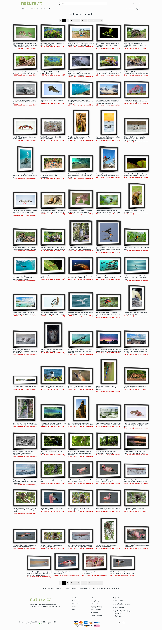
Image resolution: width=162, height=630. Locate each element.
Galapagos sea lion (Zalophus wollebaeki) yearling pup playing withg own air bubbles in (25, 175)
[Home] (31, 5)
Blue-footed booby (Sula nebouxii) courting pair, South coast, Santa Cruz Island (81, 44)
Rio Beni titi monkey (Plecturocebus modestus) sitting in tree (78, 509)
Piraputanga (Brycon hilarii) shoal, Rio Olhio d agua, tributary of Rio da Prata (53, 424)
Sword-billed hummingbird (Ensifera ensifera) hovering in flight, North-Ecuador (108, 211)
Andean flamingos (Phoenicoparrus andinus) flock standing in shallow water (135, 480)
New (50, 9)
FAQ (92, 598)
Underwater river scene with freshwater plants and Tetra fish (52, 44)
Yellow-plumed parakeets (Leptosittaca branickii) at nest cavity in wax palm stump (25, 424)
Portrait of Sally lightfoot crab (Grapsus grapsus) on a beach (24, 137)
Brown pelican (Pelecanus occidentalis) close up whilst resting (135, 313)
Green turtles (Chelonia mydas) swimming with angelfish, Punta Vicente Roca (108, 276)
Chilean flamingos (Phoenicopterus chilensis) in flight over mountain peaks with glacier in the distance (79, 73)
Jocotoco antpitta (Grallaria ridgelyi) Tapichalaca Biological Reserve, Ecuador (80, 248)
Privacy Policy (95, 601)
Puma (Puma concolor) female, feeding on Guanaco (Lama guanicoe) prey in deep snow (136, 424)
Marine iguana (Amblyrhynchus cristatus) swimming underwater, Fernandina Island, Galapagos (80, 351)
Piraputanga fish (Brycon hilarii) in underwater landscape (50, 72)
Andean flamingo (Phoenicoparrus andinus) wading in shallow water (80, 480)
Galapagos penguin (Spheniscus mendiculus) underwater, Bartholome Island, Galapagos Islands (23, 277)
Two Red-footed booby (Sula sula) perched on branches (50, 137)
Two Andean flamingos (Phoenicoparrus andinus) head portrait (52, 509)
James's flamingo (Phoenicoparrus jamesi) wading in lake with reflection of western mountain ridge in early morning (39, 573)
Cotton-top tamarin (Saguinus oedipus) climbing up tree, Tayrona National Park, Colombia (79, 453)
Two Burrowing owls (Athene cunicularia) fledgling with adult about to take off (80, 211)
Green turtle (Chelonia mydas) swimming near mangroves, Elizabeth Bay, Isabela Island (80, 175)
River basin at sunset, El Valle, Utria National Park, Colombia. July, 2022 (134, 452)
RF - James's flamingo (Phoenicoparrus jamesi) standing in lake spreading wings (122, 572)
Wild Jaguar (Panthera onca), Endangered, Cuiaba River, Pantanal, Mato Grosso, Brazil (136, 72)
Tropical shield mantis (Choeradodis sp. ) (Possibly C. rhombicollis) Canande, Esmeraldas (108, 45)
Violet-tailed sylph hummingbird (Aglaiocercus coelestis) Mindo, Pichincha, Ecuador (108, 388)
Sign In (138, 9)
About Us (75, 598)
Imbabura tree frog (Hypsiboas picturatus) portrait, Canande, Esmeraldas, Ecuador (108, 72)
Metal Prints (94, 613)
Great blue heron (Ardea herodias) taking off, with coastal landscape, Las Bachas (24, 313)
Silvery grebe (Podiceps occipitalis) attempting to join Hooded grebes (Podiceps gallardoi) (134, 138)
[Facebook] (119, 623)
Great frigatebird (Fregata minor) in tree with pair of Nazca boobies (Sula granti (107, 174)
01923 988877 (119, 601)
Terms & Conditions (96, 610)
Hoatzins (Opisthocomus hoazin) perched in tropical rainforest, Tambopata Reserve (52, 248)
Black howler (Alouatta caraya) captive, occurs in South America (51, 350)
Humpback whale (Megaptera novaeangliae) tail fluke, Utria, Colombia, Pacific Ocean (24, 481)
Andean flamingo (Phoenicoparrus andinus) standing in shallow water (108, 480)
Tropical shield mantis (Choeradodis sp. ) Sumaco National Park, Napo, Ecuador (136, 174)
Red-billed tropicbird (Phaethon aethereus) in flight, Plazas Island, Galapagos (80, 313)
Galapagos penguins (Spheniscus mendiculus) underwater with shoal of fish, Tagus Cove (80, 101)
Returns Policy (95, 604)
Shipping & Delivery (96, 607)
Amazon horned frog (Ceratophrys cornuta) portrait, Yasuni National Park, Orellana (25, 72)
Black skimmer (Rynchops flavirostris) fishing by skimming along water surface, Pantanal (108, 249)
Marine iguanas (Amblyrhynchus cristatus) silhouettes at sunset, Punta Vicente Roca (108, 350)
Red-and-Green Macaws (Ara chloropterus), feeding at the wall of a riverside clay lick (51, 175)
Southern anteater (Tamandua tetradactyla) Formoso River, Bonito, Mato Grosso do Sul (53, 211)
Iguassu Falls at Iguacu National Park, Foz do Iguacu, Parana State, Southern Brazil (108, 424)
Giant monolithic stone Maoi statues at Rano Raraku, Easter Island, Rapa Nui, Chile (80, 424)
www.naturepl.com (128, 9)
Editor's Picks (35, 9)
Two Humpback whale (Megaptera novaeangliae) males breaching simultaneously (23, 453)
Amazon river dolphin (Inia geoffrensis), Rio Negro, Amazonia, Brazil (80, 276)
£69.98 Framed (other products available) (25, 48)
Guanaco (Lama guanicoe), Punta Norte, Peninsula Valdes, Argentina (79, 387)
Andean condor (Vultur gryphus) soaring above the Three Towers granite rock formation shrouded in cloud (107, 101)
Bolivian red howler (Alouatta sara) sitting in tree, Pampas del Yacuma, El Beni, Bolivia (25, 510)
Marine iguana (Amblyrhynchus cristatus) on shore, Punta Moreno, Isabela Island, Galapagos (136, 351)
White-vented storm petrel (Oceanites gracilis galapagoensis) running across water (135, 277)
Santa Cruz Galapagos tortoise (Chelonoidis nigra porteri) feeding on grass (135, 45)
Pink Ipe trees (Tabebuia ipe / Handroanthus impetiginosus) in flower (135, 101)
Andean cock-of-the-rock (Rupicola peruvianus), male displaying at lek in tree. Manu (108, 314)
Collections (25, 9)
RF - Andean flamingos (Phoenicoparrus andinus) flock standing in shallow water (80, 546)
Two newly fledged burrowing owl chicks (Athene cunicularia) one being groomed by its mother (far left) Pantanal (25, 45)
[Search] (105, 4)
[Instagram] (123, 623)
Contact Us (116, 598)
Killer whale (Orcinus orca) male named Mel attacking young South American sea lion (25, 101)
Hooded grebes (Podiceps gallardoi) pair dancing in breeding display (108, 137)
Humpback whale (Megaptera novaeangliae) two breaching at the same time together (25, 351)
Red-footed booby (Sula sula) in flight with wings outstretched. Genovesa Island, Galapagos (25, 212)
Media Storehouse (42, 624)
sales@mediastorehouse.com (123, 604)
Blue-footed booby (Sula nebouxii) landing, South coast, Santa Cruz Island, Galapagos (52, 313)
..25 (97, 20)
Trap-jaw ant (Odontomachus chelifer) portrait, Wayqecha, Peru (79, 137)
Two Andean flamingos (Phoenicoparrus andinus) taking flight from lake (24, 546)
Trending (43, 9)
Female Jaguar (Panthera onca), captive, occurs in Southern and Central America (24, 248)
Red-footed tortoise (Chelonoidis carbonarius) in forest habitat (106, 452)
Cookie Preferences (97, 615)
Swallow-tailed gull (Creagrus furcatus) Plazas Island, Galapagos (51, 387)
